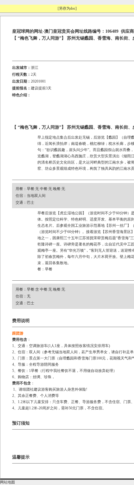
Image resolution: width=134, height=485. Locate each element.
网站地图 (7, 482)
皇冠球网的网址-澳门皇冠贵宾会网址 (48, 31)
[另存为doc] (67, 8)
